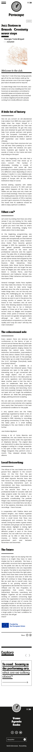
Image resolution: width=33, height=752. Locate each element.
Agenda (16, 721)
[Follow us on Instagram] (16, 731)
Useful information (12, 746)
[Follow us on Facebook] (12, 731)
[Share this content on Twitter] (30, 635)
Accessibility (22, 746)
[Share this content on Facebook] (27, 635)
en (31, 3)
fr (28, 3)
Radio (16, 724)
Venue (16, 718)
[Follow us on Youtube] (20, 731)
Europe (29, 21)
